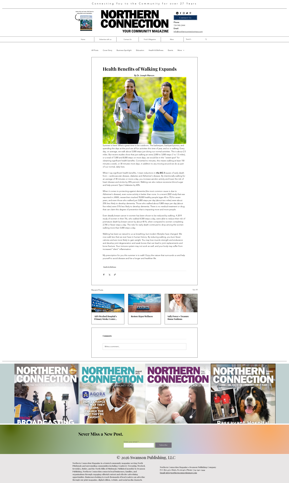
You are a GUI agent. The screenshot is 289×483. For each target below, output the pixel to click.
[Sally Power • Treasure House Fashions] (181, 303)
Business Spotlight (124, 50)
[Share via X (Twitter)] (109, 274)
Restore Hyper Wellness (142, 316)
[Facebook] (180, 13)
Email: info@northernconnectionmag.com (178, 472)
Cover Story (107, 50)
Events (170, 50)
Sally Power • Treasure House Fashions (178, 317)
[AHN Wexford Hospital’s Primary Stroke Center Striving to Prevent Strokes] (108, 303)
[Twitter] (187, 13)
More (180, 50)
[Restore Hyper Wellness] (144, 303)
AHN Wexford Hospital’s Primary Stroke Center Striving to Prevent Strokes (106, 317)
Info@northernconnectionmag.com (188, 31)
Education (140, 50)
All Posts (94, 50)
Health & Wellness (156, 50)
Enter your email (130, 442)
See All (195, 290)
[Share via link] (115, 274)
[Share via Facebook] (104, 274)
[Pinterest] (190, 13)
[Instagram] (184, 13)
